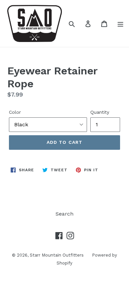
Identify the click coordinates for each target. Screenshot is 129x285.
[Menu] (120, 23)
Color (15, 112)
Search (64, 214)
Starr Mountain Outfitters (57, 255)
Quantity (99, 112)
